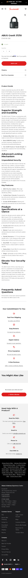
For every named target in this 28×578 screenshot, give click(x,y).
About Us (4, 540)
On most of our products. (14, 332)
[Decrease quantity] (4, 51)
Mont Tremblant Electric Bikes (18, 470)
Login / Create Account (19, 515)
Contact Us (4, 522)
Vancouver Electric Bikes (16, 469)
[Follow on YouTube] (14, 560)
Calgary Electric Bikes (20, 472)
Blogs (17, 519)
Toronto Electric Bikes (13, 467)
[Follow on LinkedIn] (18, 560)
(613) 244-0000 (5, 494)
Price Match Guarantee (5, 526)
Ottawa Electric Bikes (7, 463)
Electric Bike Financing (5, 518)
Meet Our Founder (6, 543)
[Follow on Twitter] (7, 560)
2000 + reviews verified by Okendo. (14, 365)
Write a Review (17, 395)
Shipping (4, 529)
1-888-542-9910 (6, 496)
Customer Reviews (21, 522)
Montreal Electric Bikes (9, 465)
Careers (4, 546)
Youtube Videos (20, 532)
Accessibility (5, 554)
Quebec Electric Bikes (8, 472)
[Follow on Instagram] (10, 560)
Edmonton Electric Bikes (9, 474)
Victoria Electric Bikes (16, 476)
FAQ (3, 514)
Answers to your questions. (14, 343)
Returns (4, 532)
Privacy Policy (5, 549)
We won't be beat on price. (14, 354)
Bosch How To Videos (19, 528)
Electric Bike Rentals (21, 525)
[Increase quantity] (9, 51)
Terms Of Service (6, 552)
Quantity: (4, 48)
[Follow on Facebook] (3, 560)
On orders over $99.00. (14, 321)
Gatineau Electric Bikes (20, 463)
